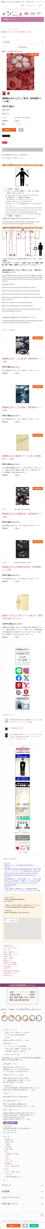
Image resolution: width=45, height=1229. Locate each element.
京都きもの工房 (9, 897)
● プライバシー (8, 969)
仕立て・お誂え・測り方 (13, 1172)
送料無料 (8, 1164)
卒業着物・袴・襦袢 (12, 1154)
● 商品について (8, 960)
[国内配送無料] (22, 345)
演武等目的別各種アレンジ (14, 1177)
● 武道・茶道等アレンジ (10, 952)
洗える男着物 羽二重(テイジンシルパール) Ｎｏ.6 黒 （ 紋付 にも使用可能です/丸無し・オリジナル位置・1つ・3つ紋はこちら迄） (25, 736)
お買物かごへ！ (9, 130)
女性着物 (8, 1147)
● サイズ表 (6, 950)
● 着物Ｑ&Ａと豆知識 (9, 963)
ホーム (3, 29)
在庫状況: (5, 121)
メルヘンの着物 (22, 852)
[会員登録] (22, 649)
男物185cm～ (27, 833)
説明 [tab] (4, 150)
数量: (3, 124)
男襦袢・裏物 (10, 1142)
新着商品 (24, 47)
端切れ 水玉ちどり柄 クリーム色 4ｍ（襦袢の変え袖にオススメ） (22, 617)
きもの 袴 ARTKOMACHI (22, 843)
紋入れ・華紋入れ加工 (12, 1166)
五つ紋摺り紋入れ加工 (16, 728)
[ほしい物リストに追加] (25, 1226)
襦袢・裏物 (9, 1149)
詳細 (4, 1013)
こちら (17, 1082)
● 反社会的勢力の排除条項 (11, 971)
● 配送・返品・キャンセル (11, 954)
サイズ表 (8, 1174)
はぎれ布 (15, 29)
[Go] (41, 1215)
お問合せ (34, 1226)
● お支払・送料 (8, 956)
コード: (4, 117)
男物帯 (8, 1144)
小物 (9, 29)
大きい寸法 (9, 1161)
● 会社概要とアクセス (10, 973)
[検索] (41, 42)
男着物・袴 (9, 1139)
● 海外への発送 (8, 958)
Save (5, 142)
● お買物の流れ (8, 946)
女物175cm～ (18, 833)
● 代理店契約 (7, 967)
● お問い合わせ (8, 975)
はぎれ (8, 1159)
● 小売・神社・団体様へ (10, 965)
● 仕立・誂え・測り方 (10, 948)
